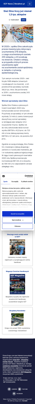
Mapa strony (7, 399)
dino (23, 20)
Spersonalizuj (16, 220)
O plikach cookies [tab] (27, 181)
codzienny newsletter (11, 366)
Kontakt (24, 401)
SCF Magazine (26, 372)
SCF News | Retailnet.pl (14, 4)
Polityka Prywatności (18, 399)
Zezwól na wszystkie (17, 214)
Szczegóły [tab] (14, 181)
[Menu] (30, 4)
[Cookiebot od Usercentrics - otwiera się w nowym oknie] (25, 176)
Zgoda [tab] (5, 181)
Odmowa (17, 226)
